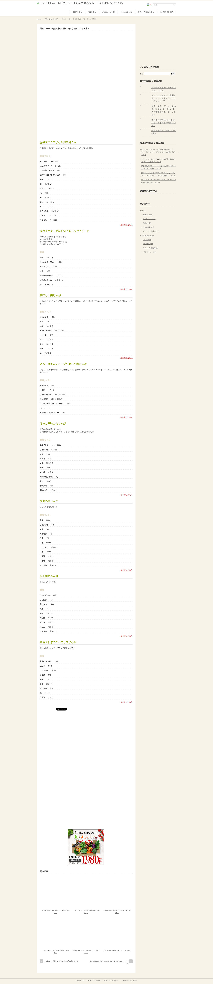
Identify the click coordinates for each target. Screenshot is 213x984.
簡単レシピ (92, 12)
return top (174, 976)
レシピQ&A (147, 240)
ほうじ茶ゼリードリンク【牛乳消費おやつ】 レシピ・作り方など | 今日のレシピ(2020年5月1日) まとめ (159, 152)
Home (39, 19)
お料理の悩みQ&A (166, 12)
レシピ (55, 19)
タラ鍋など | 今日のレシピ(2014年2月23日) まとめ (61, 961)
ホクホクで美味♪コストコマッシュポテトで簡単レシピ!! (163, 123)
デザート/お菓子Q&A (150, 248)
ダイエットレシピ (108, 12)
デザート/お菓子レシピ (146, 12)
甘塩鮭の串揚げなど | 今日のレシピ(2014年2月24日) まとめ (109, 962)
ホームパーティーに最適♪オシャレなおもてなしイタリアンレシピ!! (163, 98)
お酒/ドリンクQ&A (149, 252)
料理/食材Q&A (148, 244)
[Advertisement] (86, 115)
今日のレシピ (77, 12)
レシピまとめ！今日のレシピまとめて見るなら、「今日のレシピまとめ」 (111, 980)
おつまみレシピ (126, 12)
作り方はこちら (126, 225)
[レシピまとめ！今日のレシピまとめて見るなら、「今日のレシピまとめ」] (81, 3)
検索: (142, 74)
